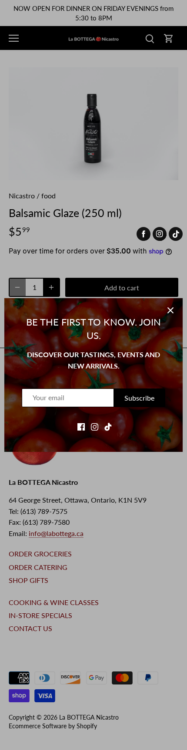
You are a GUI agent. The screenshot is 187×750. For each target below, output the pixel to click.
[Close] (170, 310)
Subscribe (139, 398)
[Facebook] (81, 426)
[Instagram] (94, 426)
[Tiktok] (108, 426)
